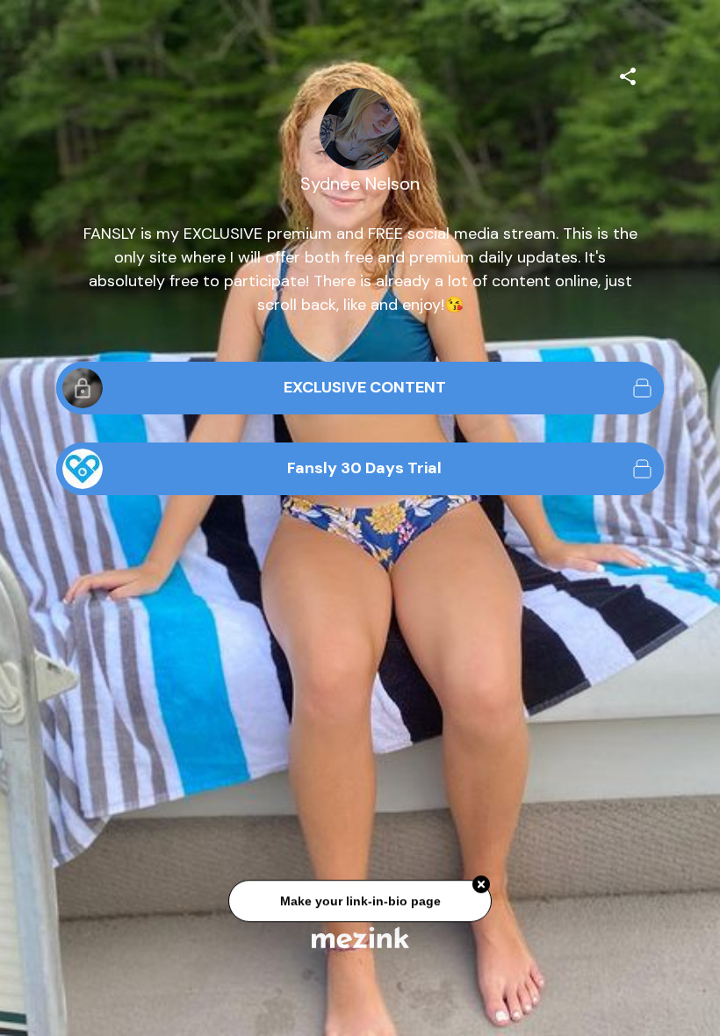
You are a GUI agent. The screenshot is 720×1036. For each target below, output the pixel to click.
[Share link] (627, 74)
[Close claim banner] (481, 887)
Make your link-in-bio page (359, 904)
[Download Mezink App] (360, 937)
